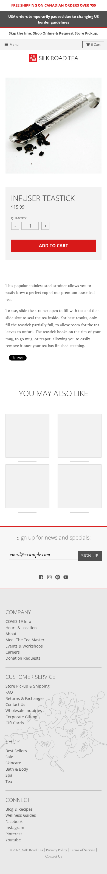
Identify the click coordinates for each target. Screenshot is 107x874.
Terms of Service (82, 850)
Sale (9, 756)
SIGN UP (89, 556)
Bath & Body (16, 769)
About (10, 633)
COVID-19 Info (18, 621)
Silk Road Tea (32, 850)
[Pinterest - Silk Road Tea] (57, 577)
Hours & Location (21, 627)
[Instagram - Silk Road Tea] (49, 577)
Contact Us (15, 704)
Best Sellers (16, 750)
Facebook (13, 821)
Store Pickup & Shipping (27, 686)
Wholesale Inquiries (23, 710)
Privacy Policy (56, 850)
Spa (8, 775)
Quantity (19, 218)
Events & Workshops (24, 646)
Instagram (14, 827)
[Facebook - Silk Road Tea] (41, 577)
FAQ (9, 692)
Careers (12, 652)
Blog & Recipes (19, 809)
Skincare (13, 762)
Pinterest (13, 833)
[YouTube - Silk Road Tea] (65, 577)
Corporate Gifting (21, 716)
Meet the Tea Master (24, 639)
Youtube (13, 839)
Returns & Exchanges (24, 698)
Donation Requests (22, 658)
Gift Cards (14, 722)
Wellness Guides (20, 815)
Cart (95, 44)
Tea (8, 781)
